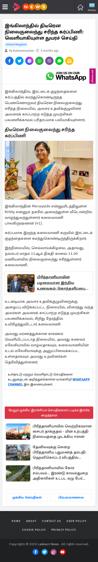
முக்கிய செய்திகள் (27, 497)
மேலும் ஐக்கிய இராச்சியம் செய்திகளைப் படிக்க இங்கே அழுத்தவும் (49, 412)
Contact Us (51, 521)
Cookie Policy (34, 529)
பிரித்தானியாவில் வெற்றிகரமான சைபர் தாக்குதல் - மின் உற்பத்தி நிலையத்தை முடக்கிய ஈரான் (62, 431)
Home (16, 521)
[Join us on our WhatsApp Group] (65, 76)
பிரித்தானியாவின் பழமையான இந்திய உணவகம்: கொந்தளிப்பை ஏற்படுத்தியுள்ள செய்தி (61, 283)
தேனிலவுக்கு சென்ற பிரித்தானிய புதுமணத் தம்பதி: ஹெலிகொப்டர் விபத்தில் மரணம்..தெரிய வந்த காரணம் (59, 453)
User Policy (77, 521)
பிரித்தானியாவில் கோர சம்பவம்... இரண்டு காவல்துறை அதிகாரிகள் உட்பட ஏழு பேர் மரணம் (60, 473)
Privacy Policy (63, 529)
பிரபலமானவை (71, 497)
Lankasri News (48, 544)
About (31, 521)
